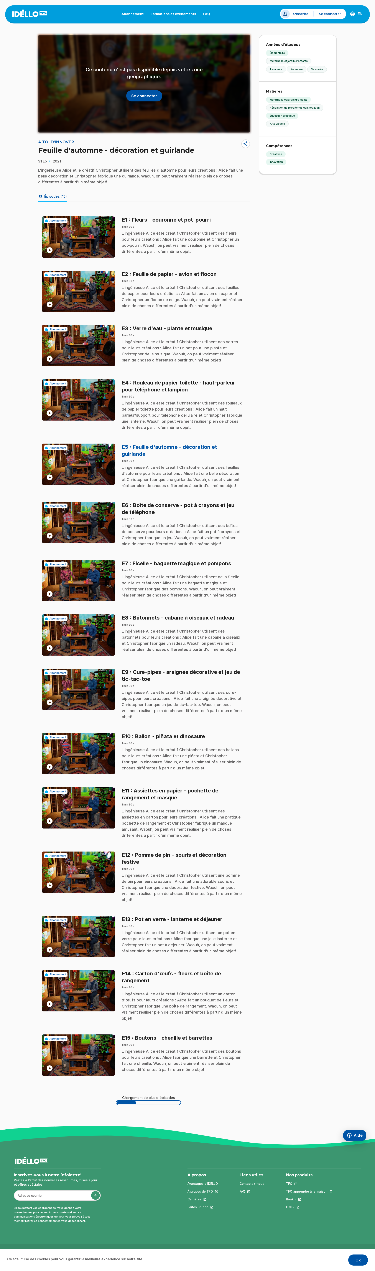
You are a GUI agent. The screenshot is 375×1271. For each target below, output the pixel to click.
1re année (276, 69)
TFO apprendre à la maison (306, 1191)
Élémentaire (277, 53)
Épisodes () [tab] (52, 196)
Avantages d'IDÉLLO (203, 1183)
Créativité (276, 154)
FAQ (208, 15)
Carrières (203, 1199)
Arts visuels (277, 123)
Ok (358, 1260)
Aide (356, 1136)
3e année (317, 69)
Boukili (306, 1199)
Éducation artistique (282, 115)
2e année (297, 69)
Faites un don (203, 1207)
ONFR (306, 1207)
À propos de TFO (203, 1191)
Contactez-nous (252, 1183)
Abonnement (133, 14)
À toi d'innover (56, 142)
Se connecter (330, 14)
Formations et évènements (173, 14)
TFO (306, 1183)
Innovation (276, 162)
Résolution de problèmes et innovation (295, 107)
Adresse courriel (28, 1197)
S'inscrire (300, 14)
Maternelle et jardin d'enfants (289, 61)
